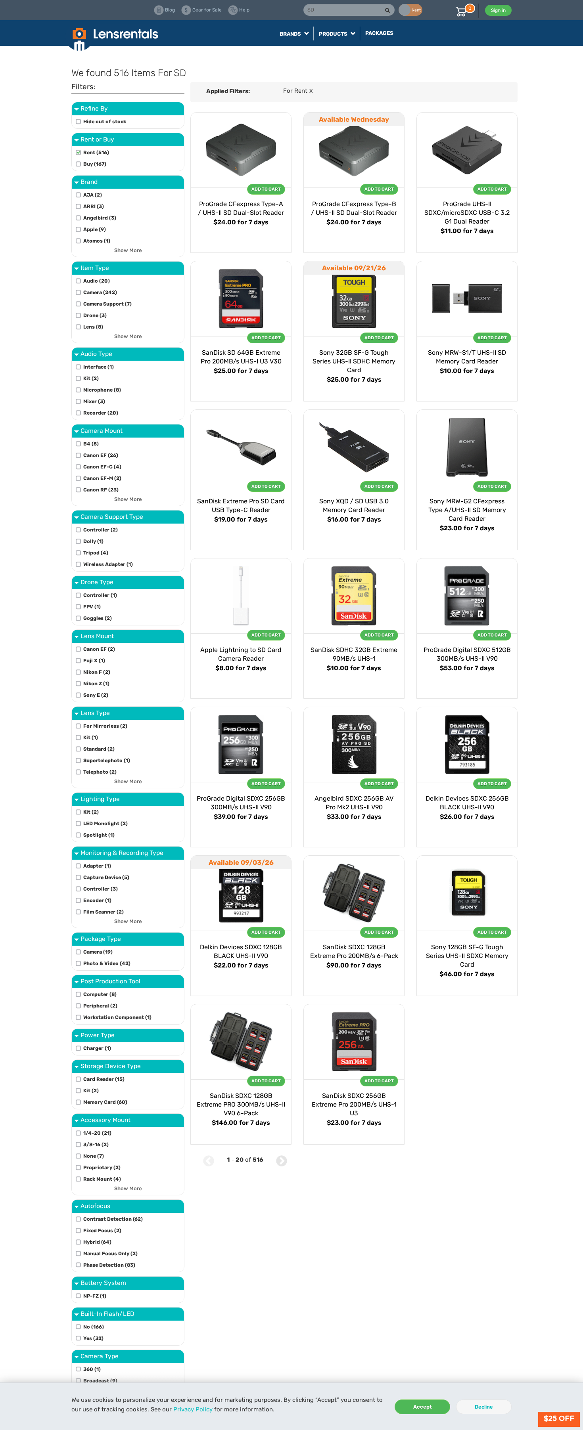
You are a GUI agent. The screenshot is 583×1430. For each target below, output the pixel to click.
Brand (89, 181)
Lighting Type (100, 799)
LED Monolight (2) (105, 823)
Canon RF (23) (101, 490)
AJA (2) (92, 195)
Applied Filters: (228, 91)
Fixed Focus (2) (102, 1230)
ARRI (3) (93, 206)
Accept (422, 1407)
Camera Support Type (112, 516)
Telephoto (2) (100, 772)
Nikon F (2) (96, 672)
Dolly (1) (93, 541)
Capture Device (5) (106, 877)
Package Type (101, 938)
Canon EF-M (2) (102, 478)
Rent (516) (96, 152)
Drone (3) (95, 315)
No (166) (93, 1327)
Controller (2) (100, 530)
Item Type (95, 267)
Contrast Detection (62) (113, 1219)
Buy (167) (94, 164)
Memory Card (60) (105, 1102)
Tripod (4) (95, 553)
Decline (484, 1407)
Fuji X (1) (94, 660)
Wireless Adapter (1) (108, 564)
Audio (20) (96, 281)
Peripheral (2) (100, 1006)
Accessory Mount (105, 1120)
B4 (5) (91, 444)
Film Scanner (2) (103, 912)
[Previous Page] (208, 1160)
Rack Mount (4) (102, 1179)
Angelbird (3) (99, 218)
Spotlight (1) (99, 835)
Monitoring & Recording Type (122, 852)
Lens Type (95, 713)
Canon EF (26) (100, 455)
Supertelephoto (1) (106, 760)
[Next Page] (281, 1160)
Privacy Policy (193, 1409)
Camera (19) (98, 952)
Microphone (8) (102, 390)
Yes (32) (93, 1338)
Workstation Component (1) (117, 1017)
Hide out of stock (104, 121)
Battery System (103, 1283)
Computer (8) (100, 994)
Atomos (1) (96, 241)
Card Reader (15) (104, 1079)
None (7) (93, 1156)
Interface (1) (98, 367)
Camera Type (100, 1356)
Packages (379, 33)
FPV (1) (92, 607)
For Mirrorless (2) (105, 726)
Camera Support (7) (107, 304)
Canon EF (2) (99, 649)
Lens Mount (97, 636)
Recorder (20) (100, 413)
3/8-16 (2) (96, 1144)
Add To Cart (266, 189)
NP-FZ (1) (94, 1296)
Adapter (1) (97, 866)
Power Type (98, 1035)
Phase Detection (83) (109, 1265)
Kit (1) (90, 737)
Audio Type (96, 354)
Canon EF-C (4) (102, 467)
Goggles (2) (97, 618)
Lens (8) (93, 327)
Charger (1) (97, 1048)
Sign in (498, 10)
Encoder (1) (97, 900)
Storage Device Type (111, 1066)
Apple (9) (94, 229)
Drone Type (97, 582)
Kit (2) (91, 378)
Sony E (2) (95, 695)
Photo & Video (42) (106, 963)
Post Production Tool (110, 981)
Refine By (94, 108)
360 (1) (92, 1369)
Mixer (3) (94, 401)
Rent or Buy (97, 139)
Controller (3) (100, 889)
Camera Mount (102, 430)
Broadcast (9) (100, 1381)
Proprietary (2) (102, 1167)
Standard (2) (99, 749)
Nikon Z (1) (96, 683)
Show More (128, 250)
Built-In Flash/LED (107, 1313)
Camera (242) (100, 292)
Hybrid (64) (97, 1242)
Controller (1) (100, 595)
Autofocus (95, 1206)
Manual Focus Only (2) (110, 1253)
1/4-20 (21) (97, 1133)
